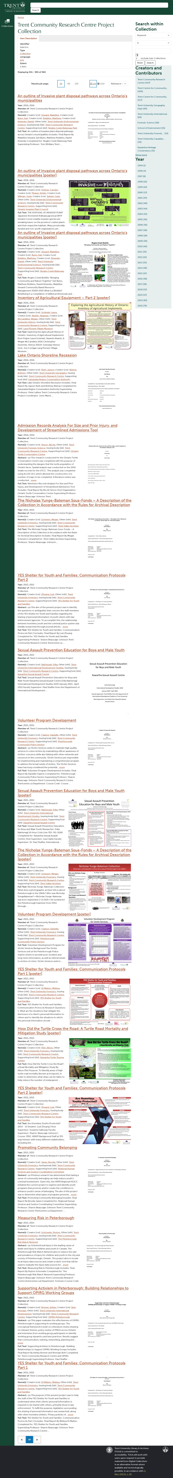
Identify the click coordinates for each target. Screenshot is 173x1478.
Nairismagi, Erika (49, 664)
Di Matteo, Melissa (50, 988)
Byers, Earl (23, 118)
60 (68, 83)
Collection (25, 53)
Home (21, 17)
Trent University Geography (53, 373)
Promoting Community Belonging (47, 1147)
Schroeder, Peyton (50, 1232)
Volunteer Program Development (47, 720)
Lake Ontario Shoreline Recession (47, 355)
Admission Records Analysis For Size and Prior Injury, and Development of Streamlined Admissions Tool (67, 427)
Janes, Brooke (48, 1162)
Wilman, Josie (25, 196)
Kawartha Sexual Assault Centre (33, 674)
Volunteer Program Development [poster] (54, 914)
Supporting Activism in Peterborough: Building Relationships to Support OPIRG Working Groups (73, 1290)
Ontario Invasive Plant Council (33, 209)
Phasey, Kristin (39, 193)
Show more (141, 155)
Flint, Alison (47, 1047)
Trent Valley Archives (68, 526)
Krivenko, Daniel (26, 121)
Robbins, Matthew (52, 118)
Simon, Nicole (48, 444)
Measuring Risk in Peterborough (46, 1218)
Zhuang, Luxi (47, 594)
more (33, 480)
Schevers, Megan (49, 519)
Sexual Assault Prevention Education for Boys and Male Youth (71, 650)
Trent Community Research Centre (35, 268)
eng (22, 60)
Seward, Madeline (50, 115)
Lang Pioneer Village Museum (38, 328)
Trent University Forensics (43, 877)
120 (76, 83)
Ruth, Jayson (47, 369)
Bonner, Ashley (48, 1307)
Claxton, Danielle (49, 735)
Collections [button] (7, 26)
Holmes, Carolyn (49, 190)
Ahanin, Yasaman (40, 315)
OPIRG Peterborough (59, 1317)
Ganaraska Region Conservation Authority (49, 379)
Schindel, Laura (49, 312)
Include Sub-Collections (153, 58)
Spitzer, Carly (53, 196)
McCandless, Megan (28, 319)
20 (61, 83)
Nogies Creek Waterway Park (62, 128)
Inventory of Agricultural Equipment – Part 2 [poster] (64, 298)
